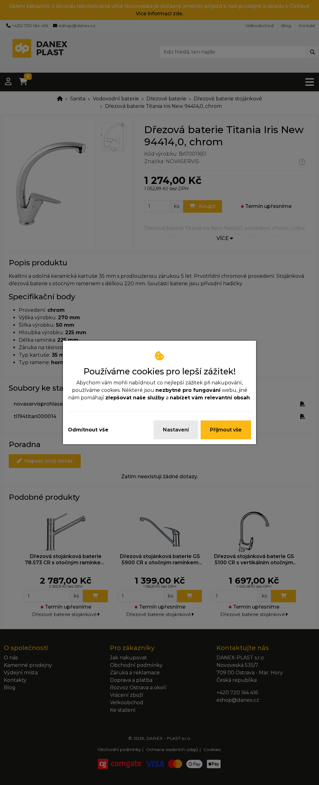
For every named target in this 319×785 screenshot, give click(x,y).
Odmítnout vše (88, 430)
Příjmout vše (226, 430)
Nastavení (176, 430)
